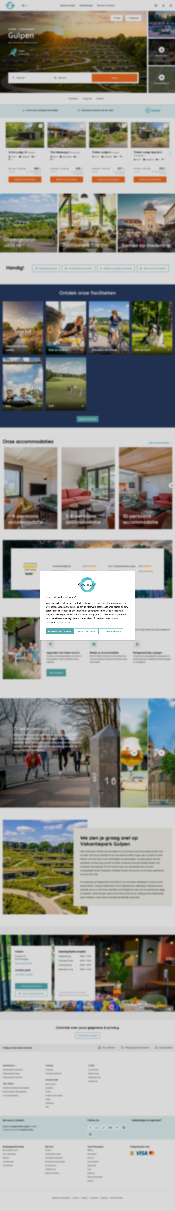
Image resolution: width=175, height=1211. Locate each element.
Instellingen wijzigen (88, 1035)
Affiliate (90, 1150)
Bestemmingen (67, 5)
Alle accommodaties (159, 443)
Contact (48, 1150)
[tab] (60, 753)
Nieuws (90, 1181)
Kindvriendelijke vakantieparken (15, 1092)
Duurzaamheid (93, 1162)
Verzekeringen (8, 1162)
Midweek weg (93, 1074)
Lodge (48, 1099)
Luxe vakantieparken (10, 1096)
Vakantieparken (9, 1065)
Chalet (48, 1092)
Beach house (51, 1084)
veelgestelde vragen (20, 1126)
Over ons (91, 1158)
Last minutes (93, 1070)
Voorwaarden (8, 1165)
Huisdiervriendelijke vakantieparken (16, 1088)
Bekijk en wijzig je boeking (118, 268)
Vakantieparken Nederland (13, 1070)
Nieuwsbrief (92, 1154)
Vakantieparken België (11, 1074)
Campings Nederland (53, 1074)
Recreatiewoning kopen (54, 1158)
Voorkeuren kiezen (111, 631)
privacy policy (63, 622)
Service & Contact (106, 5)
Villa (47, 1107)
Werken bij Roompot (95, 1177)
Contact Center (26, 1130)
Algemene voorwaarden (61, 1198)
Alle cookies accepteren (59, 631)
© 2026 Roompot (116, 1198)
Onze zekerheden (9, 1154)
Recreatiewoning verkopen (55, 1162)
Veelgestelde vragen (53, 1154)
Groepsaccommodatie (54, 1096)
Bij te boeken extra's (10, 1150)
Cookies (84, 1198)
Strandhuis (50, 1103)
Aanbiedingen (86, 5)
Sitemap (104, 1198)
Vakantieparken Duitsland (12, 1077)
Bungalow (49, 1088)
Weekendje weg (94, 1077)
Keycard (6, 1158)
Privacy (75, 1198)
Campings (49, 1065)
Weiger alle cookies (86, 631)
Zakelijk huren (50, 1169)
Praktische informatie (80, 268)
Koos (89, 1169)
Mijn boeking (56, 672)
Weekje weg (92, 1081)
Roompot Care (50, 1165)
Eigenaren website (52, 1173)
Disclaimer (94, 1198)
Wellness (91, 1173)
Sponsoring (92, 1165)
